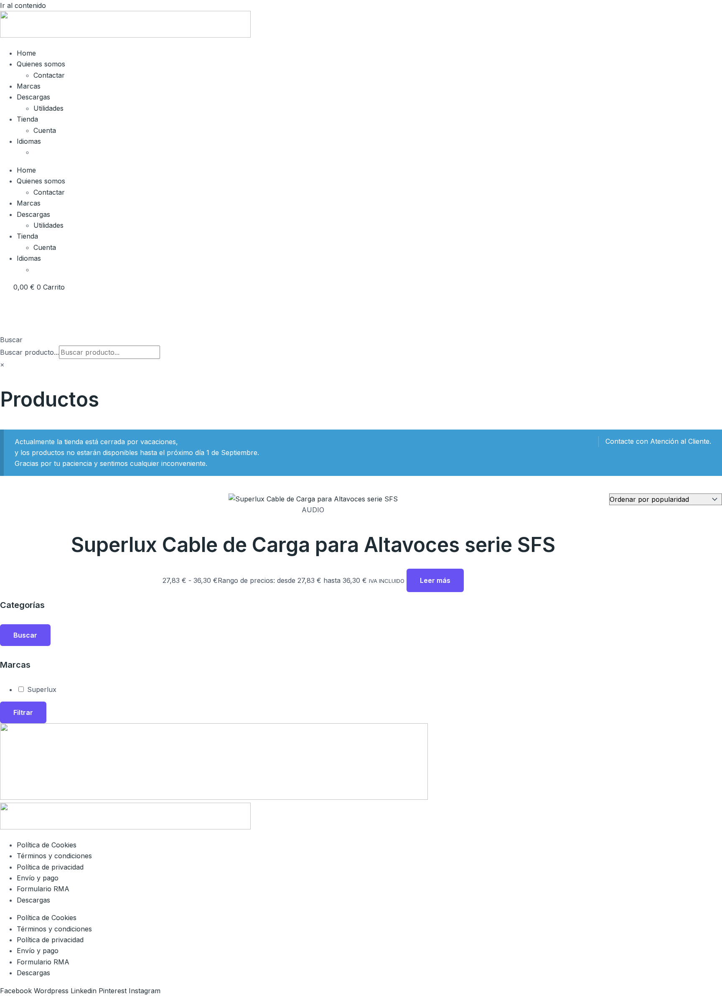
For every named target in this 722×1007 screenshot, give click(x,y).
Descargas (33, 97)
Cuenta (44, 130)
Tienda (27, 119)
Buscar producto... (29, 352)
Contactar (49, 75)
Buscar (11, 340)
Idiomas (29, 141)
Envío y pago (37, 878)
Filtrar (23, 712)
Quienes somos (41, 64)
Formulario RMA (43, 889)
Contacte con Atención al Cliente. (658, 441)
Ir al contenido (23, 5)
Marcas (29, 86)
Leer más (435, 580)
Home (26, 53)
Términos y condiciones (54, 856)
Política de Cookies (46, 845)
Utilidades (48, 108)
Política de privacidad (50, 867)
